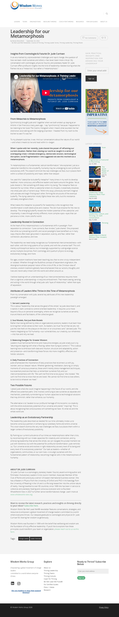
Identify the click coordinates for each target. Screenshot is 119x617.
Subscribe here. (31, 505)
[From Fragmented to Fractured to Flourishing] (95, 152)
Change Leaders (24, 538)
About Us (47, 568)
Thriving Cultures (50, 576)
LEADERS (17, 22)
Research (47, 590)
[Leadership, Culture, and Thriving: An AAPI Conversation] (95, 206)
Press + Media (49, 587)
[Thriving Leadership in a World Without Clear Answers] (95, 228)
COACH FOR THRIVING (66, 22)
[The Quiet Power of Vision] (95, 172)
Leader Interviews (36, 538)
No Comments (90, 38)
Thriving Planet (78, 43)
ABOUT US (103, 22)
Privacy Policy (104, 607)
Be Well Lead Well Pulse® (53, 582)
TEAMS (25, 22)
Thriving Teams (49, 573)
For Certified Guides (51, 584)
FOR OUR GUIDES (92, 22)
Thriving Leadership (66, 43)
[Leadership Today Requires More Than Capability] (95, 185)
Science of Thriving (37, 43)
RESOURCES (80, 22)
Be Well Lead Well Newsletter (21, 43)
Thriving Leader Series (51, 43)
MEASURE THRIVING (49, 22)
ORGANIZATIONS (35, 22)
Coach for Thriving (50, 579)
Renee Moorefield (18, 41)
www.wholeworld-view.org (21, 494)
